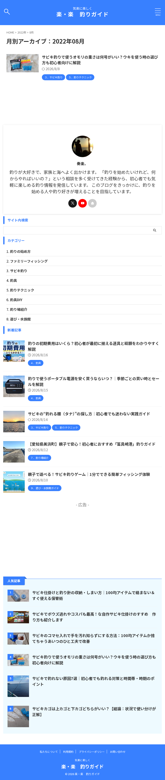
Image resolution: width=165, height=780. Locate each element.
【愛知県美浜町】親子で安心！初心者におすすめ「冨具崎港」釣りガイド (92, 444)
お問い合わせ (117, 751)
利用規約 (68, 751)
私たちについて (49, 751)
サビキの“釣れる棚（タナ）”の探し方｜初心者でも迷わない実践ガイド (89, 413)
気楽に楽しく (82, 760)
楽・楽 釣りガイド (83, 14)
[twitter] (72, 203)
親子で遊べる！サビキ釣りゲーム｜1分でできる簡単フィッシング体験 (89, 474)
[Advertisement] (82, 538)
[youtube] (82, 203)
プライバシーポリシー (92, 751)
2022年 (21, 32)
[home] (92, 203)
